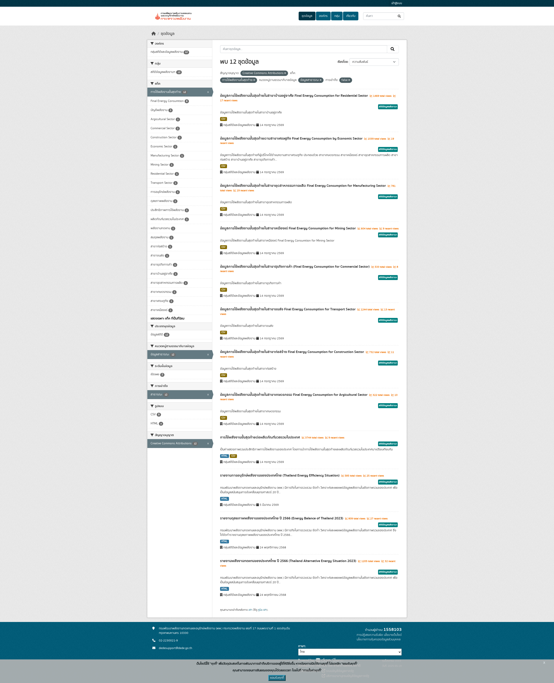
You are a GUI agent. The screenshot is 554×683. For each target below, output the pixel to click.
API (250, 610)
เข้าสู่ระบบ (396, 3)
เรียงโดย (343, 62)
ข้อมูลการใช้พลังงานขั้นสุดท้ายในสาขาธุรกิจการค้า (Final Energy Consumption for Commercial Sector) (295, 266)
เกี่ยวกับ (350, 16)
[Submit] (399, 16)
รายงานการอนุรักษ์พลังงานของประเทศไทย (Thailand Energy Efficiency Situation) (280, 475)
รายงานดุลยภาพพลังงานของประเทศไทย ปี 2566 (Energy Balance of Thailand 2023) (282, 518)
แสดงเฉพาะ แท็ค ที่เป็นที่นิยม (167, 318)
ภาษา (301, 646)
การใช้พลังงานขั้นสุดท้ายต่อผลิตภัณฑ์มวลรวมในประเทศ (260, 437)
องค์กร (323, 16)
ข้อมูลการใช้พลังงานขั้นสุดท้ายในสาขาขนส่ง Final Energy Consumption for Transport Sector (288, 309)
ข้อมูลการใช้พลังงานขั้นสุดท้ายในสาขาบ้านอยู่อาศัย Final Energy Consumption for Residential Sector (294, 95)
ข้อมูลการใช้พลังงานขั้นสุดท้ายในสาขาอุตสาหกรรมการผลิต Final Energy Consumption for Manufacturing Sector (303, 185)
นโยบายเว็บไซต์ (393, 635)
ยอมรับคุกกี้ (277, 678)
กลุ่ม (337, 16)
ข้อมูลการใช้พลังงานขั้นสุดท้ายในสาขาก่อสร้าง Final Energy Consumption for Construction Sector (292, 352)
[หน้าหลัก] (153, 34)
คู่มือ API (262, 610)
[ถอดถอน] (285, 73)
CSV (223, 119)
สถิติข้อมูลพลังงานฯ (388, 106)
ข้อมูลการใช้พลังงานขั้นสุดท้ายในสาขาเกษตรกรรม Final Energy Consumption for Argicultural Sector (294, 395)
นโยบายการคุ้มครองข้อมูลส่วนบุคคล (379, 639)
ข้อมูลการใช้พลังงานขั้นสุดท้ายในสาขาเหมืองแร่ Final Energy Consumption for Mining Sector (288, 228)
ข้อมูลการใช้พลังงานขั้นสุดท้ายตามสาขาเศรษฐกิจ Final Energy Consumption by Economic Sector (291, 138)
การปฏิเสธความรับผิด (370, 635)
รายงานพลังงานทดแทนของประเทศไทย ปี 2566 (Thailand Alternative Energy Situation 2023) (288, 561)
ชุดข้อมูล (307, 16)
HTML (224, 456)
